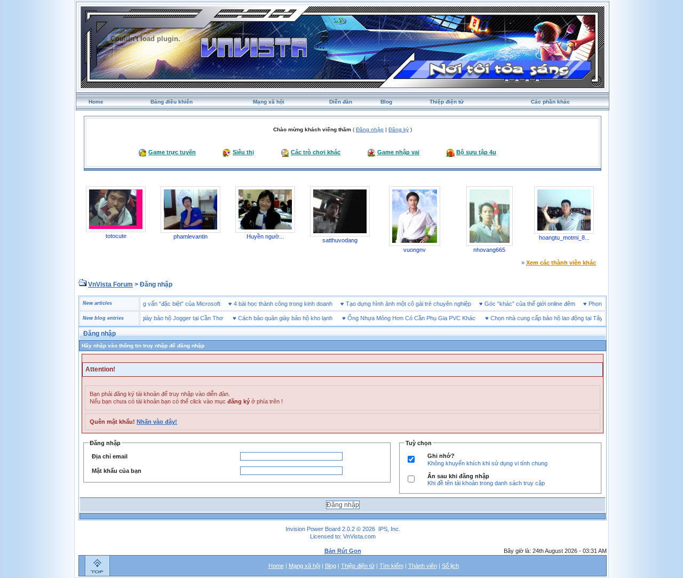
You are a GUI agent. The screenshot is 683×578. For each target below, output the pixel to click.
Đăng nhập (370, 129)
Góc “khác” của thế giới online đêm (541, 303)
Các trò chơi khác (315, 152)
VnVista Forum (110, 284)
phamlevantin (190, 236)
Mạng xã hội (268, 102)
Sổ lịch (450, 566)
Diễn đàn (340, 102)
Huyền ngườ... (265, 236)
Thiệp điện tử (447, 102)
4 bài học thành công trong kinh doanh (294, 303)
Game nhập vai (398, 152)
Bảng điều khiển (171, 102)
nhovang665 (489, 250)
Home (96, 102)
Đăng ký (398, 129)
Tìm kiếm (391, 566)
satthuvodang (340, 240)
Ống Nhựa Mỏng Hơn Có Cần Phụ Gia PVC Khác (400, 318)
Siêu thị (243, 152)
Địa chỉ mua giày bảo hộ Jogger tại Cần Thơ (154, 318)
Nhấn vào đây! (157, 421)
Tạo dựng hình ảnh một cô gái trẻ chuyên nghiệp (420, 303)
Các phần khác (550, 102)
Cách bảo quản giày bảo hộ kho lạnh (273, 318)
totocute (116, 236)
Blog (386, 102)
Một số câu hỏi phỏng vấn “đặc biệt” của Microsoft (167, 303)
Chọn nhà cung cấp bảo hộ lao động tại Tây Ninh (542, 318)
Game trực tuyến (172, 152)
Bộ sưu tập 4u (476, 152)
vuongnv (414, 250)
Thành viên (422, 566)
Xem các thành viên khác (561, 262)
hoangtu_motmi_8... (564, 237)
